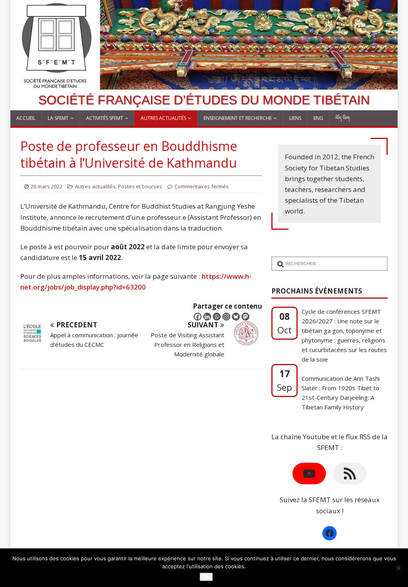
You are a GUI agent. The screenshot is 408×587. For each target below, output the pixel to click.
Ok (206, 577)
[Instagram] (226, 317)
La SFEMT (58, 118)
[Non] (398, 568)
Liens (295, 118)
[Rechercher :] (326, 259)
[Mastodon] (245, 317)
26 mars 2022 (46, 186)
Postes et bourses (140, 186)
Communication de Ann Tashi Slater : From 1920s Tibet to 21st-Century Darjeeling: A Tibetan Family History (341, 392)
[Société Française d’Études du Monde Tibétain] (204, 84)
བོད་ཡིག (342, 118)
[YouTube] (309, 473)
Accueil (25, 118)
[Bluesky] (236, 317)
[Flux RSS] (350, 473)
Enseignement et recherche (238, 118)
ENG (318, 118)
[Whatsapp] (217, 317)
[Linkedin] (207, 317)
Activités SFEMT (104, 118)
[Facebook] (198, 317)
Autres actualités (163, 118)
